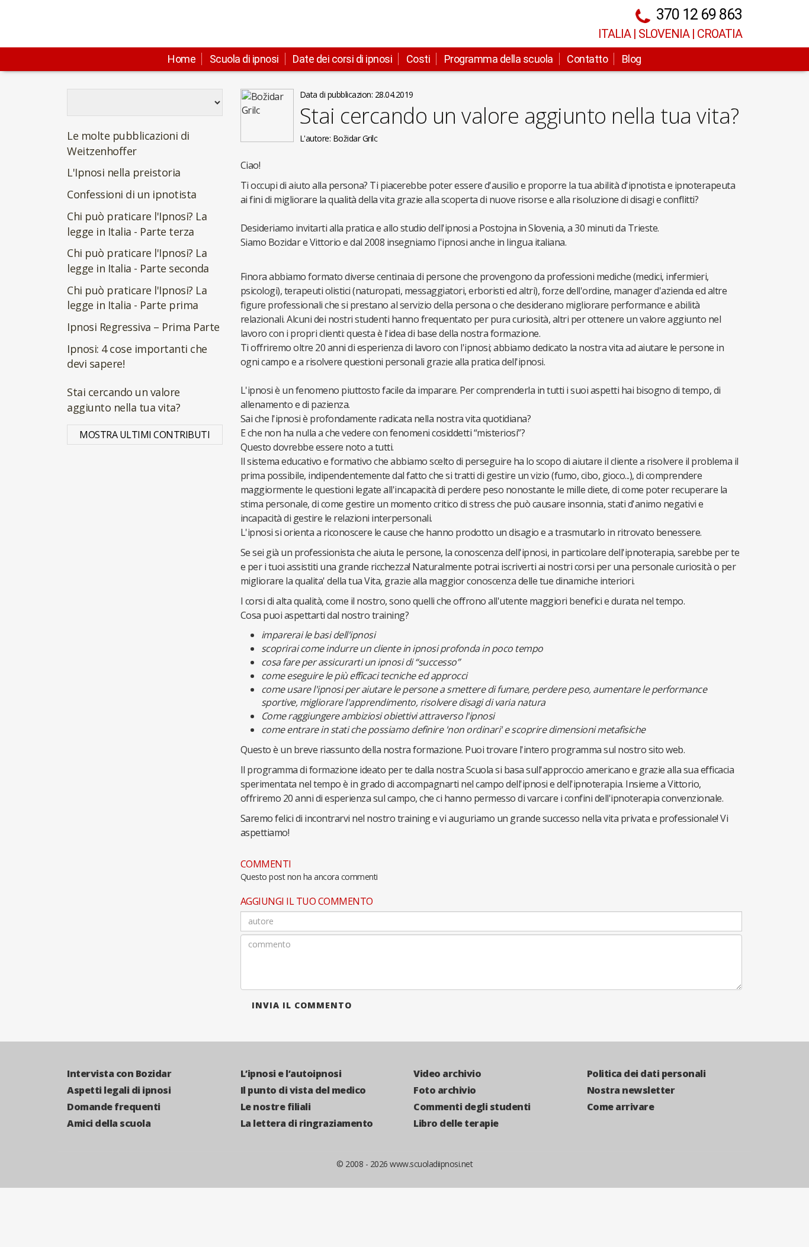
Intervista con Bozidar (119, 1073)
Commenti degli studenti (472, 1106)
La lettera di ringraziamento (306, 1123)
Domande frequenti (113, 1106)
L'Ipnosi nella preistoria (124, 172)
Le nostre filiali (275, 1106)
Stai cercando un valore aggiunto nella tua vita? (123, 399)
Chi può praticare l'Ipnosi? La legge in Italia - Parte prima (137, 298)
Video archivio (447, 1073)
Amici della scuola (108, 1123)
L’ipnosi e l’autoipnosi (291, 1073)
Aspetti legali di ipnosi (119, 1090)
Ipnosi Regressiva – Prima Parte (143, 327)
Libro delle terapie (456, 1123)
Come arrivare (620, 1106)
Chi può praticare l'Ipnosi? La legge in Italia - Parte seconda (138, 260)
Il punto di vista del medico (303, 1090)
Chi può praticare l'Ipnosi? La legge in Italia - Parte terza (137, 224)
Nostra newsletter (631, 1090)
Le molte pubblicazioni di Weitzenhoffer (128, 143)
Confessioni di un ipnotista (132, 194)
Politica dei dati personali (646, 1073)
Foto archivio (444, 1090)
